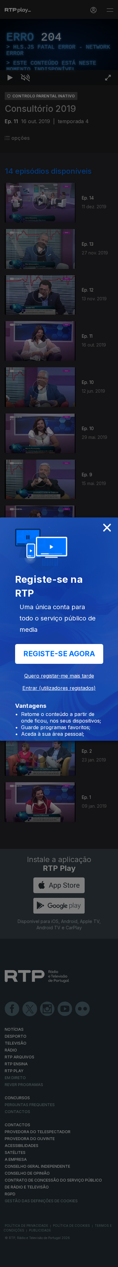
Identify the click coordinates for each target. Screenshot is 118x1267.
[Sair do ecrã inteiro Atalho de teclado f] (107, 1259)
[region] (59, 633)
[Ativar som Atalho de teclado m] (25, 1259)
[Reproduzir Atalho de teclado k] (10, 1259)
